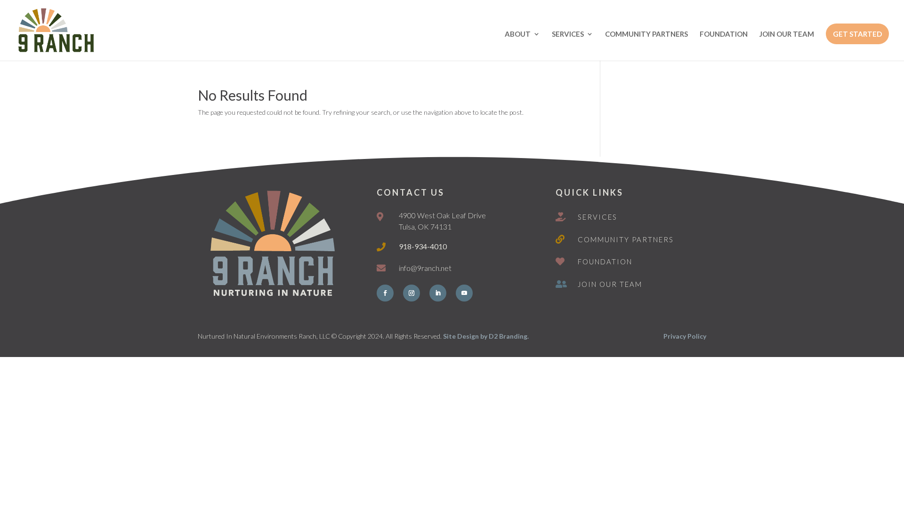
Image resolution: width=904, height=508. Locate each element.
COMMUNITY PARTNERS (646, 34)
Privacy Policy (684, 336)
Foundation (605, 261)
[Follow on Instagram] (411, 293)
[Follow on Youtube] (464, 293)
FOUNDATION (724, 34)
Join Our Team (610, 284)
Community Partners (626, 239)
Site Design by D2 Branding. (486, 336)
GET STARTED (857, 34)
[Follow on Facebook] (385, 293)
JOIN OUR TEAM (786, 34)
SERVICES (568, 34)
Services (597, 217)
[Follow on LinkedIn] (437, 293)
